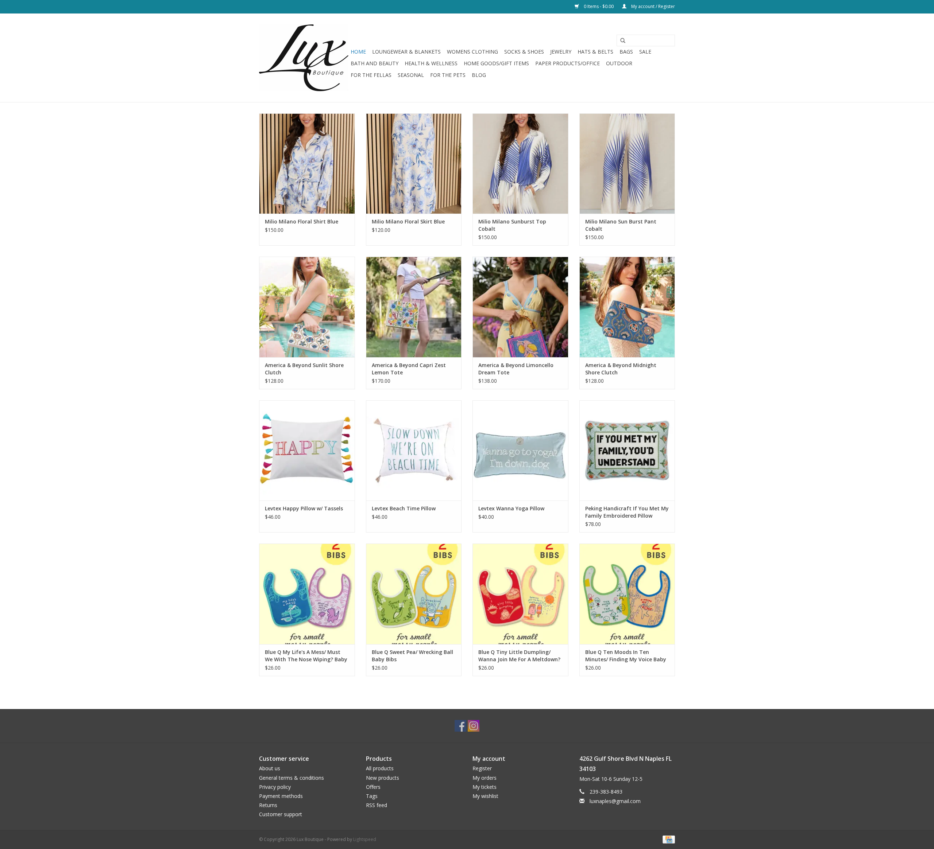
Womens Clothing (472, 51)
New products (382, 777)
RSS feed (376, 805)
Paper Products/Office (567, 63)
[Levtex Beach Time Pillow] (414, 450)
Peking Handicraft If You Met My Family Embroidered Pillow (627, 512)
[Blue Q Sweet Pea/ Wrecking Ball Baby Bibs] (414, 594)
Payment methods (281, 795)
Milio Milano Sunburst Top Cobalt (512, 225)
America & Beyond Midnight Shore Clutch (620, 369)
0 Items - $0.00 (599, 6)
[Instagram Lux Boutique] (473, 726)
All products (380, 768)
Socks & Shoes (524, 51)
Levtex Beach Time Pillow (404, 508)
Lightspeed (364, 839)
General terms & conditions (291, 777)
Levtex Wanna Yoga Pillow (511, 508)
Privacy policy (275, 786)
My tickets (484, 786)
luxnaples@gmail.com (615, 801)
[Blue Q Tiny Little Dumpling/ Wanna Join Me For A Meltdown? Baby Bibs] (520, 594)
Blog (479, 74)
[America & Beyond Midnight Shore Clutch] (627, 307)
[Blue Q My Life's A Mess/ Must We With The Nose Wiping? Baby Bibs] (307, 594)
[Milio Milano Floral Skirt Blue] (414, 163)
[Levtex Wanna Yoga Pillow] (520, 450)
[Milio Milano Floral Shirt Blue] (307, 163)
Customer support (280, 814)
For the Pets (448, 74)
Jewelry (560, 51)
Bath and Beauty (374, 63)
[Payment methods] (667, 839)
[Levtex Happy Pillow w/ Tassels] (307, 450)
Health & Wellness (431, 63)
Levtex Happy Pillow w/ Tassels (304, 508)
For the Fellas (371, 74)
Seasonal (411, 74)
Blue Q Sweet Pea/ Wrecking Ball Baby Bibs (412, 656)
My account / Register (652, 6)
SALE (645, 51)
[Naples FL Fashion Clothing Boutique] (303, 57)
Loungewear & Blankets (406, 51)
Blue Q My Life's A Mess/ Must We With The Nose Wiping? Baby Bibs (306, 656)
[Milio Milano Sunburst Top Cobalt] (520, 163)
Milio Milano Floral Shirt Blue (301, 221)
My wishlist (485, 795)
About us (269, 768)
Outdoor (619, 63)
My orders (484, 777)
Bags (626, 51)
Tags (372, 795)
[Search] (620, 41)
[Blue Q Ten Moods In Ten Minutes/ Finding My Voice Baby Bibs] (627, 594)
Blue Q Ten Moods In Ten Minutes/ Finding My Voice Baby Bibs (625, 656)
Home (358, 51)
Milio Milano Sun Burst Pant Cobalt (620, 225)
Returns (268, 805)
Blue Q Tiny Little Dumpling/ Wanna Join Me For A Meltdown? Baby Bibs (519, 656)
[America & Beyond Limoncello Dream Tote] (520, 307)
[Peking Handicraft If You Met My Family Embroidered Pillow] (627, 450)
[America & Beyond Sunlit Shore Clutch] (307, 307)
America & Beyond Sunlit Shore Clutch (304, 369)
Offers (373, 786)
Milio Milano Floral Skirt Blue (408, 221)
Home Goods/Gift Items (496, 63)
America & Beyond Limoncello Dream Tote (515, 369)
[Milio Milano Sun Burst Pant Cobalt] (627, 163)
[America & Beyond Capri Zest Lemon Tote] (414, 307)
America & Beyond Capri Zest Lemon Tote (409, 369)
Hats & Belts (595, 51)
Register (482, 768)
